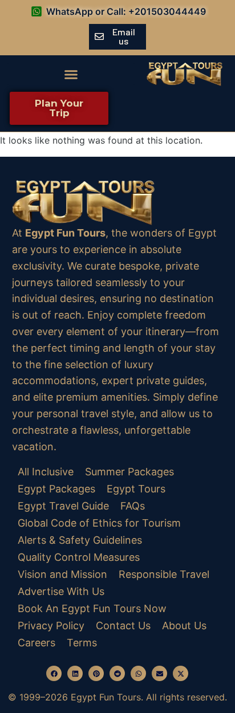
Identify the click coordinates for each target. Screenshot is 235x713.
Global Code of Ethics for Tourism (99, 523)
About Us (184, 625)
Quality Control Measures (79, 557)
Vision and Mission (62, 574)
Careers (36, 643)
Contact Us (123, 625)
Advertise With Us (61, 591)
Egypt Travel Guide (63, 506)
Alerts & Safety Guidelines (80, 540)
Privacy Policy (51, 625)
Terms (82, 643)
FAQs (132, 506)
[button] (71, 74)
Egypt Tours (136, 489)
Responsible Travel (164, 574)
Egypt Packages (56, 489)
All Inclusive (46, 472)
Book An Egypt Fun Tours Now (92, 608)
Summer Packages (129, 472)
